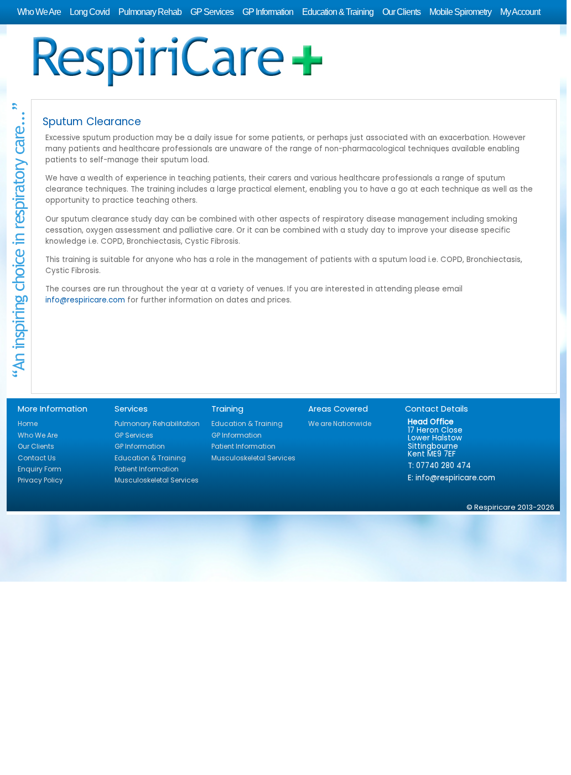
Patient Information (147, 469)
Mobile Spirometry (460, 12)
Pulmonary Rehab (149, 12)
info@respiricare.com (85, 300)
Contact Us (37, 458)
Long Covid (90, 12)
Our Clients (401, 12)
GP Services (211, 12)
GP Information (267, 12)
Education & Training (337, 12)
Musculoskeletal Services (157, 480)
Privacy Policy (40, 480)
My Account (520, 12)
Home (28, 423)
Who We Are (39, 12)
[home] (294, 59)
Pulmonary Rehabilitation (157, 423)
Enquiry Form (39, 469)
